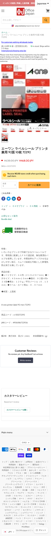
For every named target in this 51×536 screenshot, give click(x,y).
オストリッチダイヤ (11, 501)
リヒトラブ (41, 490)
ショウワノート (27, 513)
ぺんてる (25, 501)
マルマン (30, 493)
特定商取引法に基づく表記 (13, 467)
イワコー (29, 484)
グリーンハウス (31, 481)
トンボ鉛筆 (38, 518)
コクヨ (27, 487)
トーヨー (29, 521)
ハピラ (9, 479)
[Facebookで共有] (3, 199)
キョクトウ (14, 490)
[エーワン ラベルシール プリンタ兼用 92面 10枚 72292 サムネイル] (4, 138)
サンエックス (26, 507)
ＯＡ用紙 (34, 206)
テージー (27, 518)
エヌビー (29, 496)
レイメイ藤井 (15, 504)
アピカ (10, 473)
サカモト (42, 504)
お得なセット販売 (9, 216)
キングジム (7, 487)
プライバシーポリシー (36, 467)
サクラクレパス (11, 507)
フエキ (44, 476)
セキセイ (8, 510)
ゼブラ (24, 524)
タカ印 (41, 515)
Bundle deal (6, 219)
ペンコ (18, 518)
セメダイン (27, 510)
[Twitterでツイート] (9, 199)
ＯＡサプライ (18, 206)
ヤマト (16, 524)
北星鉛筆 (18, 487)
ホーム (4, 32)
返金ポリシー (24, 464)
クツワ (4, 490)
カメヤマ (39, 484)
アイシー (38, 479)
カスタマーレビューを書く (17, 410)
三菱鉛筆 (7, 524)
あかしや (32, 470)
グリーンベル (16, 481)
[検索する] (46, 20)
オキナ (30, 498)
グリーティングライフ (14, 484)
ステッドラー (19, 515)
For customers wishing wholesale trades (17, 42)
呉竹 (43, 487)
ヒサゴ (29, 479)
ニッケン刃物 (10, 498)
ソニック (39, 513)
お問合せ (29, 462)
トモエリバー (7, 521)
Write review (25, 360)
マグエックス (9, 493)
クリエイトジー (32, 476)
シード (17, 510)
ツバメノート (41, 521)
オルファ (39, 498)
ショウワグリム (11, 513)
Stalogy (41, 524)
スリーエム (38, 507)
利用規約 (12, 464)
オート (21, 498)
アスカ (18, 473)
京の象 (25, 490)
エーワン (42, 470)
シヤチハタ (39, 510)
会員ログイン (41, 462)
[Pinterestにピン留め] (19, 199)
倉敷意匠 (9, 518)
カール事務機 (35, 473)
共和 (32, 490)
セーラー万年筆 (30, 504)
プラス (4, 504)
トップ (4, 206)
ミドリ (33, 524)
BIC (25, 473)
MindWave (26, 527)
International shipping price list (13, 50)
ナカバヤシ (18, 496)
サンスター (31, 515)
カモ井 (8, 496)
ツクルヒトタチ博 (19, 470)
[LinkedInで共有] (14, 199)
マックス (40, 493)
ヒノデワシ (19, 479)
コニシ (35, 487)
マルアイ (20, 493)
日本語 (24, 442)
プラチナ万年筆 (38, 501)
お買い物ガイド (16, 462)
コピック (19, 521)
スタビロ (7, 515)
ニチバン (39, 496)
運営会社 (35, 464)
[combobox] (8, 532)
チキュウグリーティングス (12, 476)
